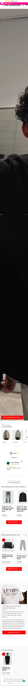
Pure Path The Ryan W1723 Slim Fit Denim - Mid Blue (7, 509)
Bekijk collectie (13, 522)
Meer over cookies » (16, 683)
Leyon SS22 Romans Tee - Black (6, 669)
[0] (26, 5)
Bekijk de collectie (14, 632)
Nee (9, 683)
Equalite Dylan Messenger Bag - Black (7, 556)
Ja (23, 681)
